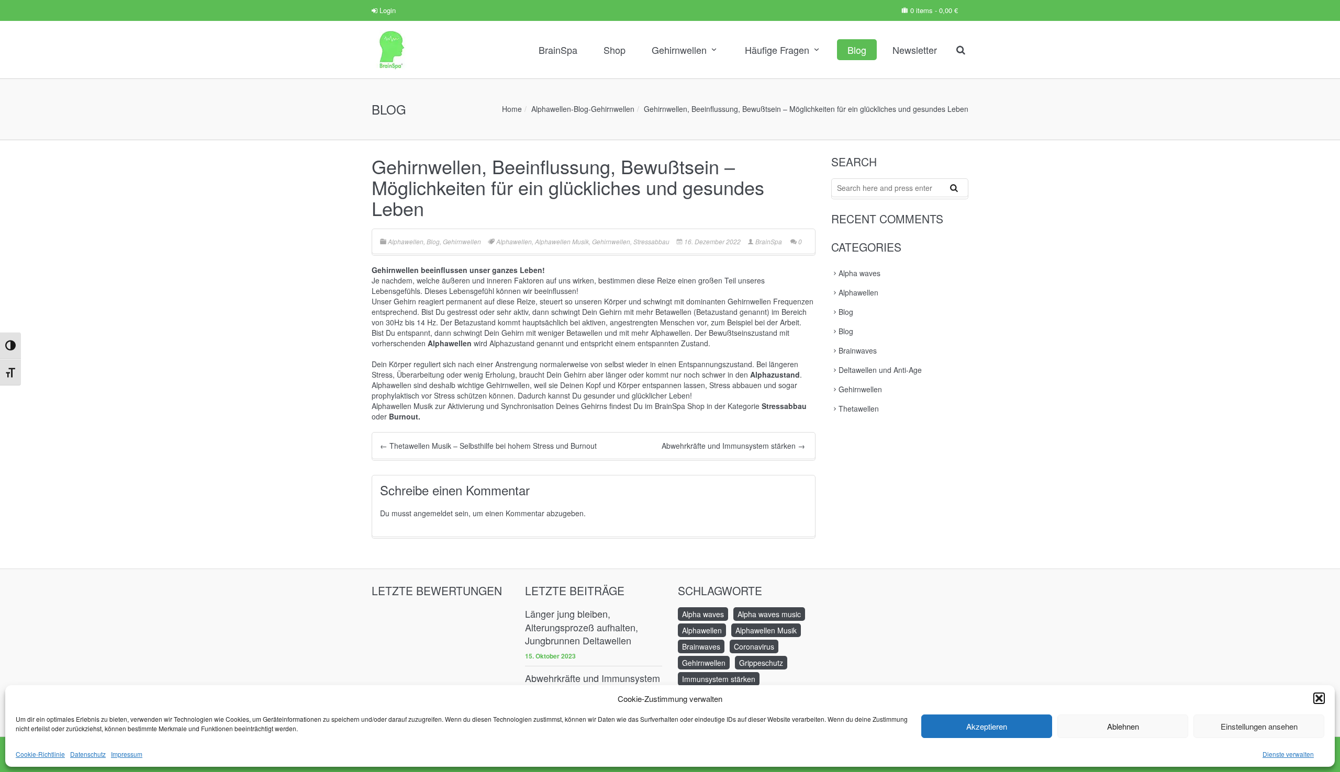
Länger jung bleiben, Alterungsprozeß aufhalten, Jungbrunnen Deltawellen (581, 627)
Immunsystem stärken (718, 679)
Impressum (126, 754)
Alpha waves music (769, 614)
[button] (1319, 698)
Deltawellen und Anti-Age (880, 370)
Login (386, 10)
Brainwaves (858, 350)
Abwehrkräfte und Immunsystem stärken (733, 445)
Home (512, 109)
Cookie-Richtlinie (40, 754)
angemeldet (433, 513)
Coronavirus (754, 646)
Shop (615, 49)
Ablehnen (1123, 726)
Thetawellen (859, 408)
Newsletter (914, 49)
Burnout (403, 416)
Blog (856, 49)
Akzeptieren (986, 726)
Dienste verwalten (1288, 754)
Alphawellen (551, 109)
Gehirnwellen (679, 49)
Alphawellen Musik (562, 241)
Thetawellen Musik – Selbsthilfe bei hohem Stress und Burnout (488, 445)
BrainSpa (558, 49)
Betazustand (475, 322)
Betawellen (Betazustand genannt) (712, 311)
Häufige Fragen (777, 49)
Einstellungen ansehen (1259, 726)
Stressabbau (651, 241)
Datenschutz (88, 754)
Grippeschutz (761, 662)
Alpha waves (859, 273)
